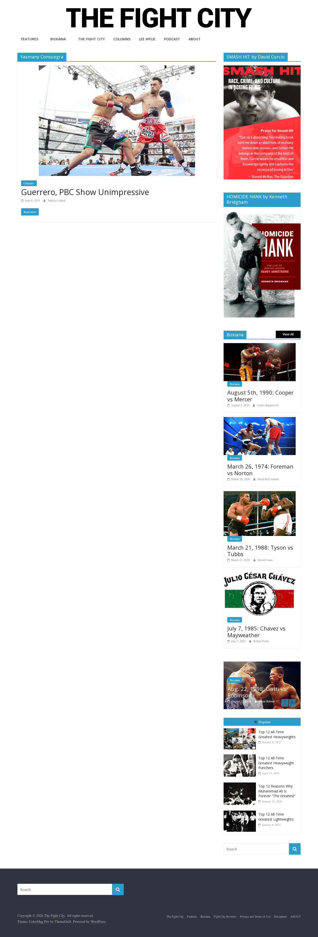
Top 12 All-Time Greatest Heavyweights (277, 734)
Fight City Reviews (225, 916)
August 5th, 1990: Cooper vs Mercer (260, 396)
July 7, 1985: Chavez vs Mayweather (256, 631)
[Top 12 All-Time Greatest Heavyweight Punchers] (241, 754)
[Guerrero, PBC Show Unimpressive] (117, 68)
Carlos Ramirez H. (268, 405)
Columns (121, 39)
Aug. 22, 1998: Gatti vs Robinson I (257, 692)
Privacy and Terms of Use (255, 916)
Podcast (172, 39)
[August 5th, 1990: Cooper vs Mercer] (260, 345)
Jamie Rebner (267, 701)
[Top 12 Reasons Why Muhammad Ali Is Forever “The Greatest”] (241, 782)
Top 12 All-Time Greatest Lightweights (276, 817)
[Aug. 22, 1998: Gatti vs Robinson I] (262, 664)
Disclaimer (280, 916)
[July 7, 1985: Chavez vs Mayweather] (260, 574)
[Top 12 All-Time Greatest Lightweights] (241, 810)
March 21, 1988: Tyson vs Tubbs (260, 551)
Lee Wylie (147, 39)
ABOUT (195, 39)
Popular (265, 721)
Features (29, 39)
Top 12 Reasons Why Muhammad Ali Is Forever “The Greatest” (276, 791)
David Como (265, 560)
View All (288, 334)
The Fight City (91, 39)
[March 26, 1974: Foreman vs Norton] (260, 419)
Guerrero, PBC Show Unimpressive (85, 192)
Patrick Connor (57, 200)
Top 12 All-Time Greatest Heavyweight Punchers (276, 763)
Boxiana (58, 39)
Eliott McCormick (268, 479)
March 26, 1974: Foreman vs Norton (260, 469)
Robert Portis (261, 641)
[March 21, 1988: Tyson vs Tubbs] (260, 493)
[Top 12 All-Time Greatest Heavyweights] (241, 728)
